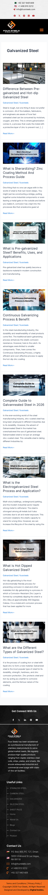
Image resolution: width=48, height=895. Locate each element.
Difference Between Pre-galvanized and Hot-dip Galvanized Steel (21, 93)
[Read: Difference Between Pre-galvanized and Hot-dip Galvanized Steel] (24, 73)
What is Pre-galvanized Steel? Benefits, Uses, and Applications (22, 252)
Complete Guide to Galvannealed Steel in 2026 (23, 403)
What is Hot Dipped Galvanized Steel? (17, 568)
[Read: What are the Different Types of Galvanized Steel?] (24, 632)
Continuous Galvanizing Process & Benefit (20, 317)
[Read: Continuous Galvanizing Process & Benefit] (24, 299)
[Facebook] (12, 720)
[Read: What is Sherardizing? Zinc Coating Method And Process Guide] (24, 153)
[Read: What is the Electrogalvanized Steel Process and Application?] (24, 467)
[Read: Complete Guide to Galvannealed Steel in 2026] (24, 385)
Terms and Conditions (16, 883)
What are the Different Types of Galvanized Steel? (23, 650)
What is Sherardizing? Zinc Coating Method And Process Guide (23, 173)
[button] (42, 30)
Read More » (8, 133)
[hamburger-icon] (40, 24)
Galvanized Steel (10, 103)
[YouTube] (36, 720)
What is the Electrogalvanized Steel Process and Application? (22, 487)
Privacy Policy (34, 883)
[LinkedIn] (24, 720)
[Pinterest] (30, 720)
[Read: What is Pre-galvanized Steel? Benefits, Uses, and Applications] (24, 233)
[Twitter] (18, 720)
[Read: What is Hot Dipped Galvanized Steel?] (24, 550)
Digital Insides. (37, 890)
